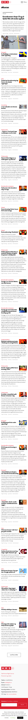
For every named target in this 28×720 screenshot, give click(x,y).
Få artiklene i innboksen (9, 701)
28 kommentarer (15, 601)
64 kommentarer (16, 645)
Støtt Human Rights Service (7, 673)
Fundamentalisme (5, 339)
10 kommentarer (15, 201)
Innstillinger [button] (12, 717)
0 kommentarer (17, 33)
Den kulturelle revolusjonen (7, 186)
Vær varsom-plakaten (11, 694)
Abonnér (22, 704)
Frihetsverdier (4, 129)
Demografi (3, 52)
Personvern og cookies (6, 676)
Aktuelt (4, 13)
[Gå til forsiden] (7, 668)
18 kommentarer (15, 386)
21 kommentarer (15, 414)
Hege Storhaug (5, 33)
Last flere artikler (14, 654)
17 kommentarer (15, 562)
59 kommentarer (16, 615)
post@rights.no (8, 682)
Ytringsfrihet (4, 549)
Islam (2, 78)
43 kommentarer (15, 580)
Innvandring (4, 105)
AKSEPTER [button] (20, 717)
